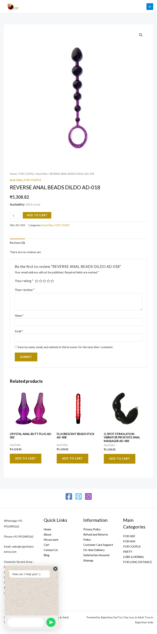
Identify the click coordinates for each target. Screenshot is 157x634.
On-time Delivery (94, 550)
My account (51, 539)
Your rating (24, 281)
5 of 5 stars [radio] (52, 281)
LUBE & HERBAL (133, 556)
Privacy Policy (92, 529)
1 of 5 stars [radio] (36, 281)
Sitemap (88, 560)
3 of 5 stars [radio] (44, 281)
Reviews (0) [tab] (17, 242)
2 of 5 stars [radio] (40, 281)
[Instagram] (88, 496)
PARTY (127, 551)
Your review (24, 290)
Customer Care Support (98, 544)
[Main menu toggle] (149, 6)
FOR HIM (129, 541)
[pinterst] (78, 496)
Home (13, 173)
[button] (140, 35)
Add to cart (37, 215)
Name (19, 315)
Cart (46, 544)
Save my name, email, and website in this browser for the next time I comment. (65, 347)
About (48, 534)
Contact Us (51, 550)
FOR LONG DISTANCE (137, 562)
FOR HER (129, 536)
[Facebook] (69, 496)
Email (19, 331)
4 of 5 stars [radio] (48, 281)
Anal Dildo (42, 173)
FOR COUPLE (26, 173)
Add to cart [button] (25, 458)
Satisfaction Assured (96, 555)
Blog (46, 555)
